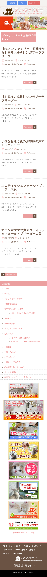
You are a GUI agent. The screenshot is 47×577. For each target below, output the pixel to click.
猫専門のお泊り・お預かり (14, 309)
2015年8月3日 (9, 149)
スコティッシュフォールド (33, 546)
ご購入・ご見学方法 (12, 362)
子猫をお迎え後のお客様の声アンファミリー (22, 143)
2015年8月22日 (9, 105)
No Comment (31, 64)
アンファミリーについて (14, 299)
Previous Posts (11, 274)
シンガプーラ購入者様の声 (20, 338)
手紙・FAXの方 (10, 352)
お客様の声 (8, 334)
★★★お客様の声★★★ (14, 64)
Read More (27, 82)
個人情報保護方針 (11, 372)
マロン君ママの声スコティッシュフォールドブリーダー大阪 (23, 232)
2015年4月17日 (9, 238)
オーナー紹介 (9, 324)
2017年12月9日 (9, 60)
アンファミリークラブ (13, 329)
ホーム (7, 294)
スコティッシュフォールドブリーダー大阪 (23, 187)
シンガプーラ (7, 550)
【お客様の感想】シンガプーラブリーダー (22, 98)
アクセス (7, 319)
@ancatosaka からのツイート (23, 533)
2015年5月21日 (9, 193)
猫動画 (12, 3)
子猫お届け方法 (10, 304)
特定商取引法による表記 (14, 367)
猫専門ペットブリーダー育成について (19, 377)
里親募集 (7, 347)
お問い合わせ (34, 3)
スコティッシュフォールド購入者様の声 (25, 341)
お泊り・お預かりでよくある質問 (23, 313)
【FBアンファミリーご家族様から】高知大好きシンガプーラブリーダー (23, 52)
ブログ (22, 3)
